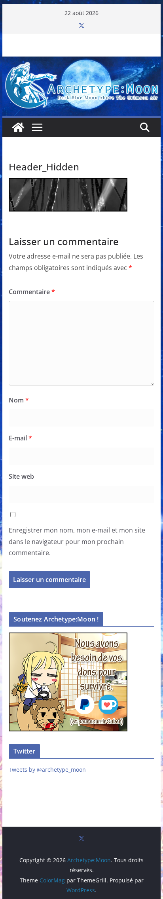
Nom (19, 400)
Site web (21, 476)
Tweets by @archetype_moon (47, 769)
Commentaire (32, 291)
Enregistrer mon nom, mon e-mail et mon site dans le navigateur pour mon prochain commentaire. (77, 541)
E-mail (20, 438)
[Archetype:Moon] (81, 62)
